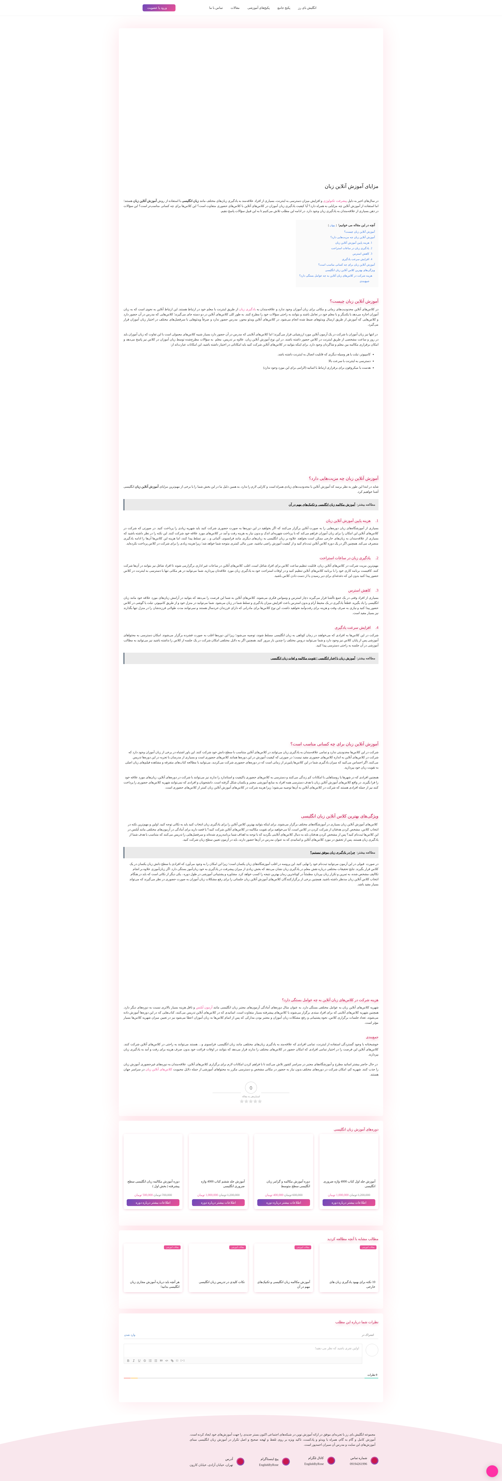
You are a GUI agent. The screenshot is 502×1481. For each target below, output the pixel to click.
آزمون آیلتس (204, 1007)
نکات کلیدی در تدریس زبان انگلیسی (222, 1282)
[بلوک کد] (166, 1360)
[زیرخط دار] (139, 1360)
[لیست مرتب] (150, 1360)
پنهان (332, 225)
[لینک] (172, 1360)
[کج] (133, 1360)
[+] (183, 1360)
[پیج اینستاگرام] (284, 1462)
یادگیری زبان (247, 309)
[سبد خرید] (129, 8)
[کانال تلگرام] (329, 1461)
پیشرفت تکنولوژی (335, 200)
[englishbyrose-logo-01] (351, 8)
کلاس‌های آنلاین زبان (159, 1069)
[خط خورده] (144, 1360)
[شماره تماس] (372, 1461)
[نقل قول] (161, 1360)
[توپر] (128, 1360)
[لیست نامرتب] (155, 1360)
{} (177, 1360)
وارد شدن (130, 1334)
